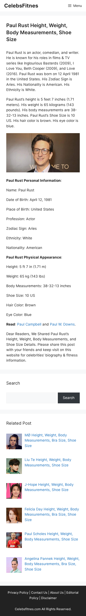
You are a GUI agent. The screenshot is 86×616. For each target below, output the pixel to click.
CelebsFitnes (21, 6)
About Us (57, 593)
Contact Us (39, 593)
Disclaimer (49, 598)
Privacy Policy (18, 593)
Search (69, 398)
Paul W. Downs (62, 324)
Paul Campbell (29, 324)
